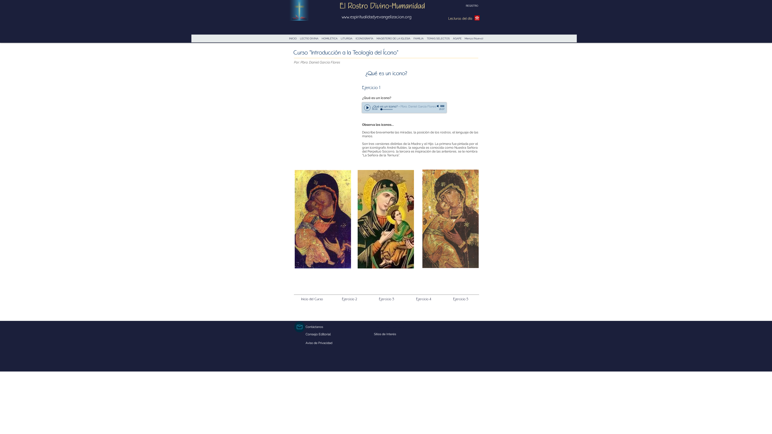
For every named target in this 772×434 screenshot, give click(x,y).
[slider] (442, 106)
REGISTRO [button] (472, 5)
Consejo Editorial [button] (318, 334)
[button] (450, 219)
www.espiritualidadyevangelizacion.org (377, 16)
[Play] (367, 108)
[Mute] (438, 106)
